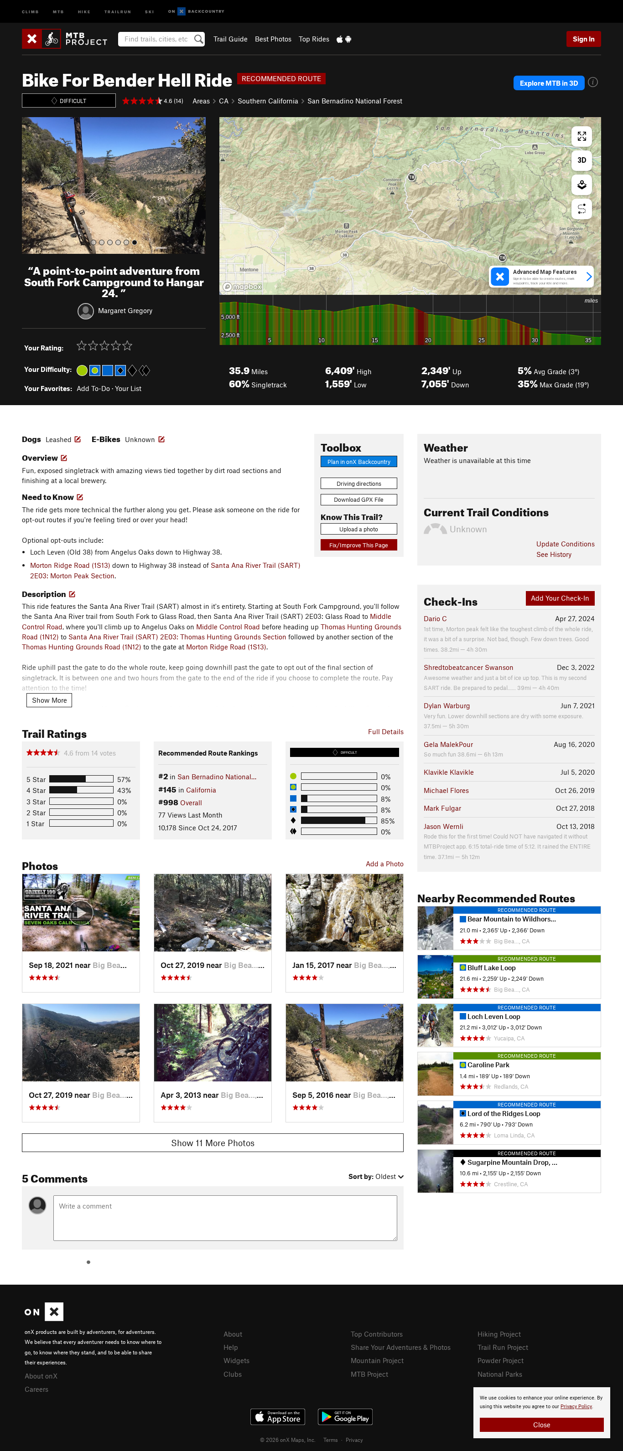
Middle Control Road (228, 627)
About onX (41, 1376)
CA (223, 101)
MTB (58, 11)
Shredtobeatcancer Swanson (469, 667)
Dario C (435, 618)
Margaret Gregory (125, 310)
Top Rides (314, 39)
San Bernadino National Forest (354, 101)
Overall (191, 802)
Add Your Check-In (560, 598)
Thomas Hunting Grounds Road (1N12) (81, 647)
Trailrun (117, 11)
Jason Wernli (443, 826)
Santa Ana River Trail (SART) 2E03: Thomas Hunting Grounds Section (177, 637)
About (232, 1334)
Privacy (354, 1439)
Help (230, 1347)
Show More (49, 700)
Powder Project (501, 1360)
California (201, 790)
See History (553, 554)
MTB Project (369, 1374)
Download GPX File (359, 499)
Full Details (386, 731)
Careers (36, 1389)
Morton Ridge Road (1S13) (70, 565)
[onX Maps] (44, 1318)
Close (541, 1424)
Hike (84, 11)
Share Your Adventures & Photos (401, 1347)
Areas (201, 101)
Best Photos (273, 39)
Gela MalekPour (448, 744)
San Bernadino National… (216, 776)
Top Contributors (377, 1334)
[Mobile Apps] (344, 39)
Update (565, 544)
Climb (30, 11)
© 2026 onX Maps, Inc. (288, 1439)
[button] (31, 185)
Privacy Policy (576, 1407)
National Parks (500, 1374)
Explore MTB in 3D (549, 83)
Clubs (232, 1374)
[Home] (69, 39)
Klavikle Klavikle (449, 772)
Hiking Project (499, 1334)
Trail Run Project (503, 1347)
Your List (128, 388)
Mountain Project (377, 1360)
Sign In (584, 39)
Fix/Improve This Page (358, 545)
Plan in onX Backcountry (358, 461)
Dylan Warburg (447, 705)
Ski (150, 11)
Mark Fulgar (442, 808)
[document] (542, 1413)
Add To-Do (93, 388)
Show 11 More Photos (212, 1142)
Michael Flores (446, 790)
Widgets (236, 1360)
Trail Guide (230, 39)
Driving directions (359, 483)
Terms (330, 1439)
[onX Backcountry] (196, 11)
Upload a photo (358, 529)
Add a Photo (385, 863)
